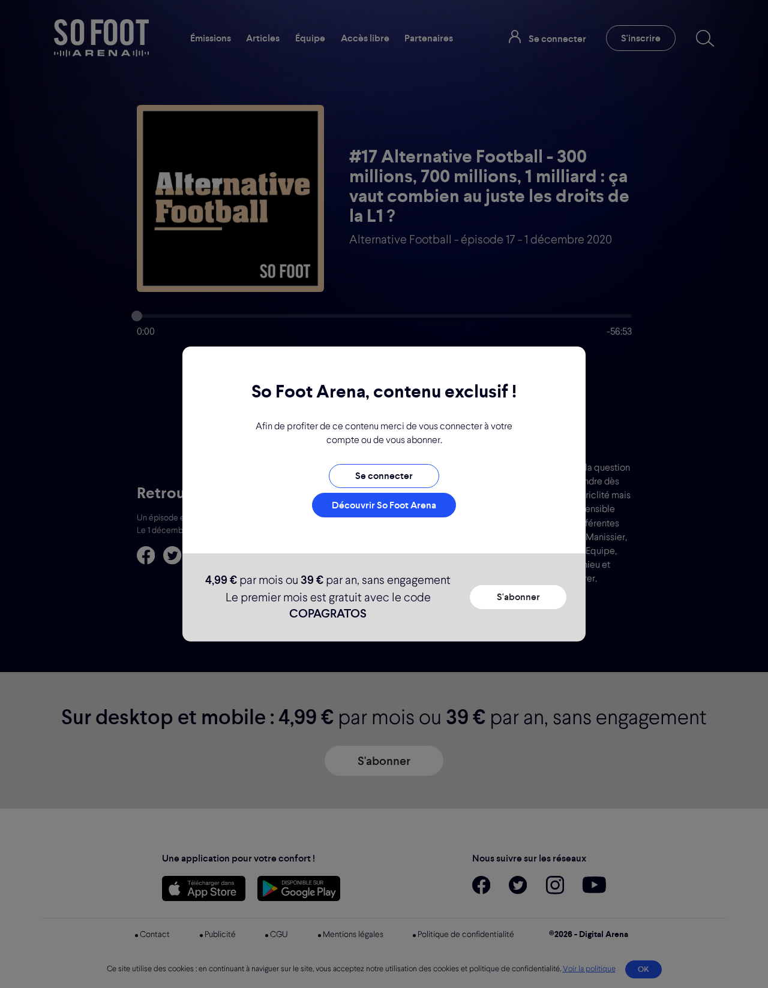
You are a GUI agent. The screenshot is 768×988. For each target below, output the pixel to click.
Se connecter (384, 475)
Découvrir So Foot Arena (384, 505)
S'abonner (518, 597)
